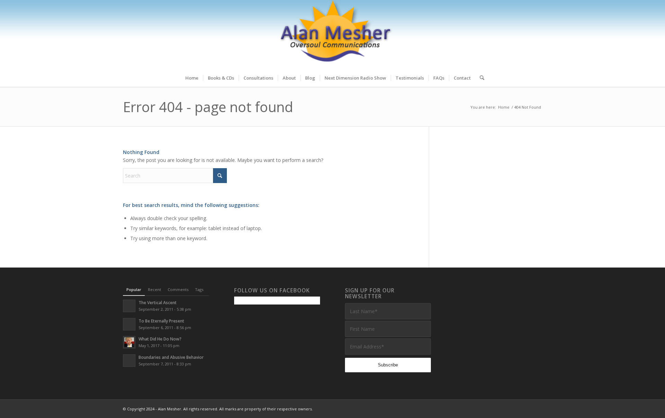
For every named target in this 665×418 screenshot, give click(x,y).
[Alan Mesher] (332, 34)
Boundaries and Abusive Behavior (171, 357)
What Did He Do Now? (160, 339)
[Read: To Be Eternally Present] (129, 324)
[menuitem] (192, 78)
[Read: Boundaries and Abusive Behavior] (129, 360)
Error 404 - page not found (208, 106)
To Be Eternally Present (161, 321)
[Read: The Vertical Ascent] (129, 306)
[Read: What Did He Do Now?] (129, 342)
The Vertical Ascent (158, 302)
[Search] (479, 78)
